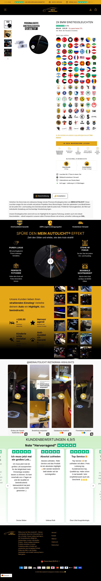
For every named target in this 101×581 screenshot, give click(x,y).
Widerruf (54, 539)
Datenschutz (55, 545)
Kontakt (54, 535)
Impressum (55, 542)
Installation (61, 196)
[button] (7, 485)
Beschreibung (43, 196)
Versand (54, 532)
